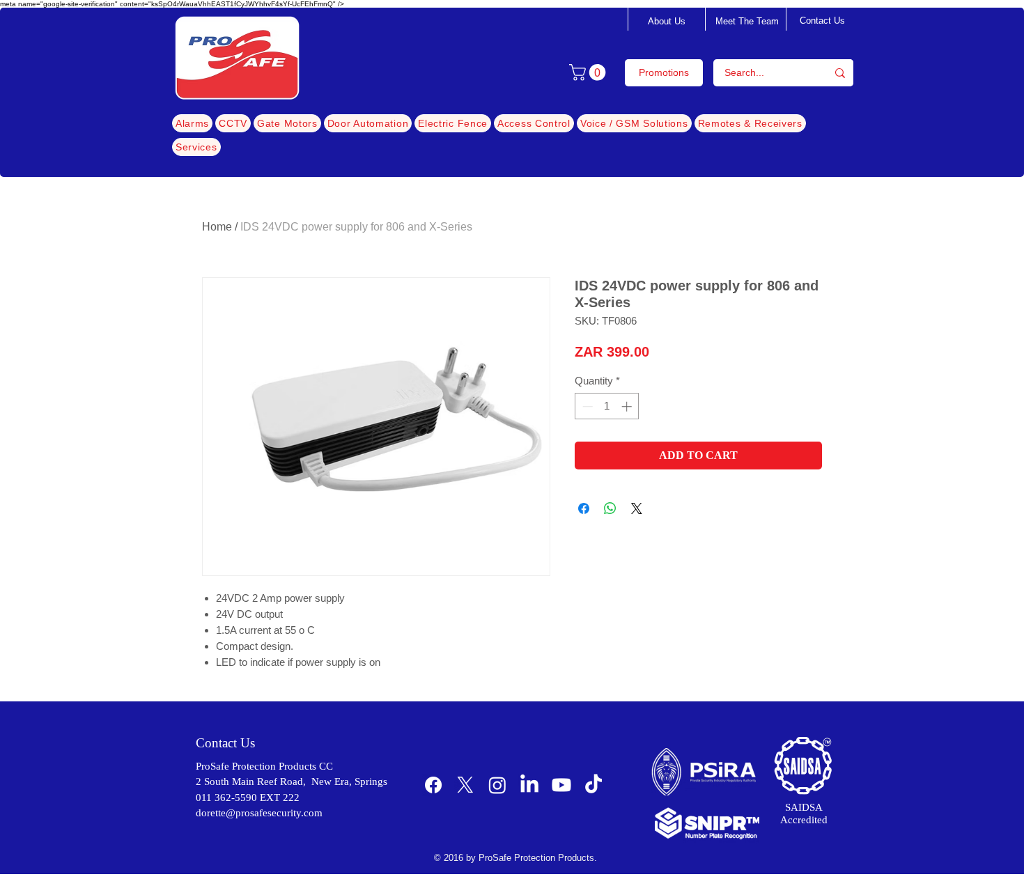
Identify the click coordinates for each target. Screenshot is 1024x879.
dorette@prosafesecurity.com (259, 812)
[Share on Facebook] (583, 508)
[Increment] (628, 406)
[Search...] (840, 72)
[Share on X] (636, 508)
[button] (589, 72)
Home (217, 227)
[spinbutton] (607, 406)
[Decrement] (586, 406)
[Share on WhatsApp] (610, 508)
